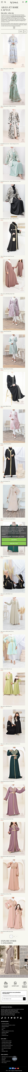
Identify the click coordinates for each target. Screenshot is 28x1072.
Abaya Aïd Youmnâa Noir (5, 481)
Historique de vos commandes (7, 1056)
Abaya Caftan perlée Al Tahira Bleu (7, 68)
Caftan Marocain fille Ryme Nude (7, 931)
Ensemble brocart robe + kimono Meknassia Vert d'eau (10, 181)
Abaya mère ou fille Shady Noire (7, 593)
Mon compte (4, 1062)
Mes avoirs (4, 1058)
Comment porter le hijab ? (7, 1040)
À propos (3, 1028)
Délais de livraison (5, 1026)
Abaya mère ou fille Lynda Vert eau (7, 631)
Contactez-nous (5, 1035)
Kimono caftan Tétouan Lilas (6, 331)
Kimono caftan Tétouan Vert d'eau (7, 368)
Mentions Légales (5, 1032)
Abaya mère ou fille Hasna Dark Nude (7, 293)
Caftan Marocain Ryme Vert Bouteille (7, 781)
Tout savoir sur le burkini (6, 1046)
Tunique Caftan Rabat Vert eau (6, 669)
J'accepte (14, 539)
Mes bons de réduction (6, 1061)
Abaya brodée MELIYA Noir (6, 406)
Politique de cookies (6, 536)
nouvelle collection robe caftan (17, 16)
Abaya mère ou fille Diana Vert (6, 706)
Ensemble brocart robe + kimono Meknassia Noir (9, 218)
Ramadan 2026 (5, 1051)
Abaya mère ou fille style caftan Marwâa (8, 518)
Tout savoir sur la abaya (6, 1043)
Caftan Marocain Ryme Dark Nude (7, 819)
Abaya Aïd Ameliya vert (5, 556)
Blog (3, 1049)
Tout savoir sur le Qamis (6, 1048)
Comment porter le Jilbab (6, 1042)
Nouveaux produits (5, 1023)
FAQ (2, 1029)
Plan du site (4, 1033)
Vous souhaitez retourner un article (8, 1025)
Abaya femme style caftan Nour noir (7, 256)
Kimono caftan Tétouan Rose (6, 443)
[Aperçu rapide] (14, 67)
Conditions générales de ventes (8, 1031)
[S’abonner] (24, 998)
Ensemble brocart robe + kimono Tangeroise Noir (10, 143)
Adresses (3, 1059)
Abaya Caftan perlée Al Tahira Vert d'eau (8, 106)
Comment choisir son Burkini (7, 1045)
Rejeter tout (14, 543)
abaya (24, 16)
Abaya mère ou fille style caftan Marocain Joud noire (10, 744)
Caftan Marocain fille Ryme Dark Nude (8, 856)
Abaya (11, 1012)
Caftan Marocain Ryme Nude (6, 894)
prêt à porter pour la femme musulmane (16, 1009)
